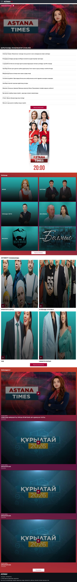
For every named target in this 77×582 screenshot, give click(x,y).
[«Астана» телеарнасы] (9, 2)
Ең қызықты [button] (38, 570)
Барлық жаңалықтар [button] (38, 107)
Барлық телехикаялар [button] (38, 364)
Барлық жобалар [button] (38, 252)
